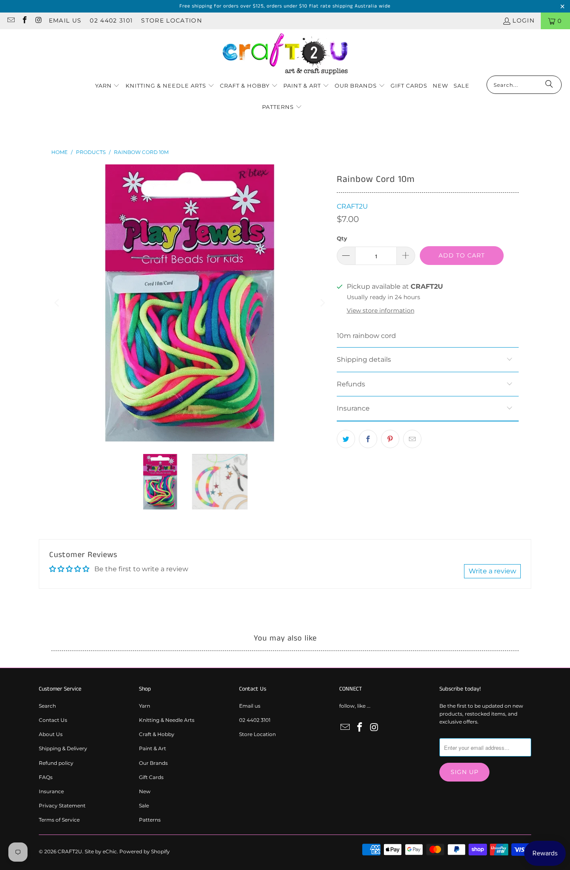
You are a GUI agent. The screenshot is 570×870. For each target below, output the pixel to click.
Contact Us (53, 720)
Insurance (51, 791)
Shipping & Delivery (63, 748)
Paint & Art (152, 748)
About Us (51, 734)
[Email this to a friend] (412, 439)
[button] (107, 86)
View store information (380, 310)
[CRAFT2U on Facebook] (24, 21)
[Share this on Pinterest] (390, 439)
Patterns (150, 820)
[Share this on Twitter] (346, 439)
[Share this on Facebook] (368, 439)
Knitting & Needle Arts (166, 720)
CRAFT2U (352, 206)
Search (47, 706)
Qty (342, 238)
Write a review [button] (492, 571)
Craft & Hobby (156, 734)
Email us (65, 20)
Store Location (171, 20)
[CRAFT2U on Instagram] (38, 21)
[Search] (549, 85)
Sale (144, 805)
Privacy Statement (62, 805)
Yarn (144, 706)
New (145, 791)
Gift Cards (151, 777)
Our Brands (153, 763)
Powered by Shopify (144, 851)
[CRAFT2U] (285, 54)
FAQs (46, 777)
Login (523, 20)
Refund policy (56, 763)
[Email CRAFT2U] (10, 21)
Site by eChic (101, 851)
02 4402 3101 (111, 20)
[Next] (322, 302)
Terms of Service (59, 820)
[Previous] (57, 302)
